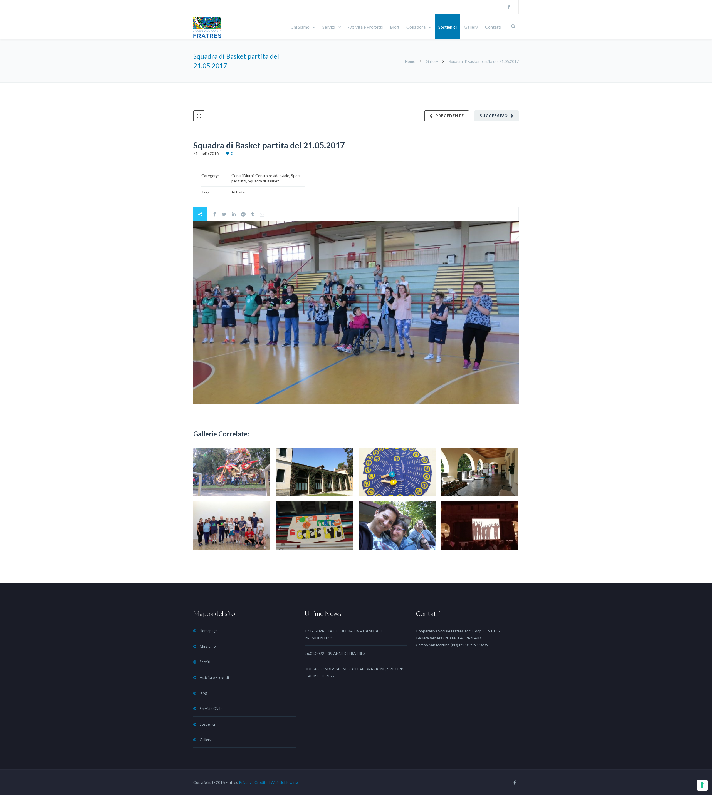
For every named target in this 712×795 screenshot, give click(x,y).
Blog (394, 26)
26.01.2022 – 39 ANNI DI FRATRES (335, 653)
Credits (261, 782)
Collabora (416, 26)
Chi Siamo (300, 26)
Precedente (449, 115)
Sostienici (447, 26)
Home (410, 61)
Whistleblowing (284, 782)
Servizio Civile (211, 708)
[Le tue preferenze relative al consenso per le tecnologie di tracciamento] (702, 785)
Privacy (245, 782)
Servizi (328, 26)
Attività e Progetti (365, 26)
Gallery (471, 26)
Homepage (208, 630)
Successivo (493, 115)
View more (231, 472)
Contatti (493, 26)
